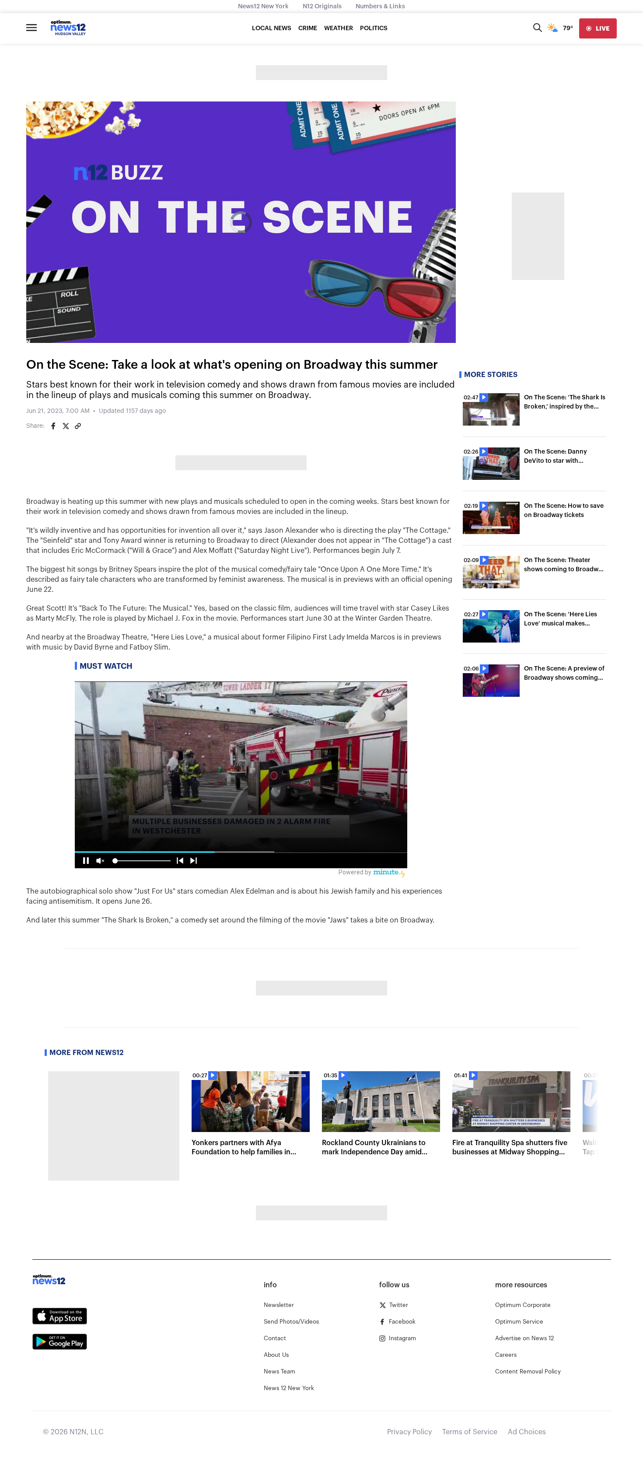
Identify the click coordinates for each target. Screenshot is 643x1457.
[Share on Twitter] (65, 426)
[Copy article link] (77, 426)
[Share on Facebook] (53, 426)
